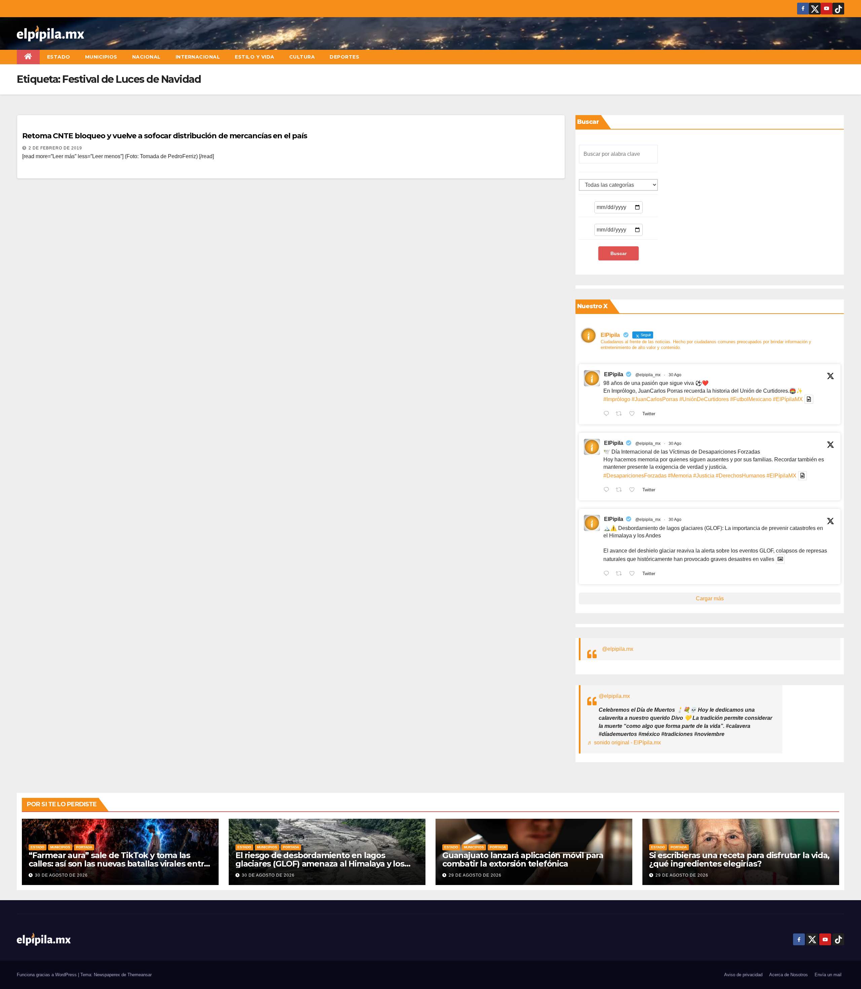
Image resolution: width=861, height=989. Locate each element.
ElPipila (613, 374)
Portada (84, 847)
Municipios (101, 57)
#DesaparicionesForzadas (635, 476)
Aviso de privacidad (743, 974)
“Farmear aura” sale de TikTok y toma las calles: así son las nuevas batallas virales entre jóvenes (119, 863)
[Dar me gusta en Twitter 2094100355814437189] (634, 491)
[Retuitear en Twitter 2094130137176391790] (621, 414)
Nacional (146, 57)
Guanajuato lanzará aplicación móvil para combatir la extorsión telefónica (522, 859)
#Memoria (680, 476)
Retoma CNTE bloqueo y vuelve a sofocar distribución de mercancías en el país (164, 135)
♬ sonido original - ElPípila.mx (624, 742)
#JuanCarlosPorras (655, 399)
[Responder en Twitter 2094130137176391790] (608, 414)
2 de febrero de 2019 (55, 148)
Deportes (344, 57)
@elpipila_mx (648, 375)
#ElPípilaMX (788, 399)
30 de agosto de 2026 (61, 875)
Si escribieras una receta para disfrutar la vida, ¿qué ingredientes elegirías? (739, 859)
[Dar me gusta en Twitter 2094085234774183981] (634, 574)
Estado (58, 57)
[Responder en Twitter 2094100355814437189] (608, 491)
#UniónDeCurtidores (704, 399)
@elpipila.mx (617, 649)
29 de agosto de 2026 (475, 875)
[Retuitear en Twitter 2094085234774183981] (621, 574)
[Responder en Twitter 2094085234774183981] (608, 574)
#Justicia (703, 476)
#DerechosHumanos (740, 476)
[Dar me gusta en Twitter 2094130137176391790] (634, 414)
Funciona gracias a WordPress (47, 974)
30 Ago (675, 375)
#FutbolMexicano (751, 399)
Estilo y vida (254, 57)
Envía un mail (828, 974)
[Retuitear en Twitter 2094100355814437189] (621, 491)
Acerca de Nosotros (788, 974)
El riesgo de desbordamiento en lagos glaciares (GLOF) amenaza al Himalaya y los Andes (319, 863)
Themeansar (139, 974)
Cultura (302, 57)
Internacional (198, 57)
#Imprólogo (616, 399)
